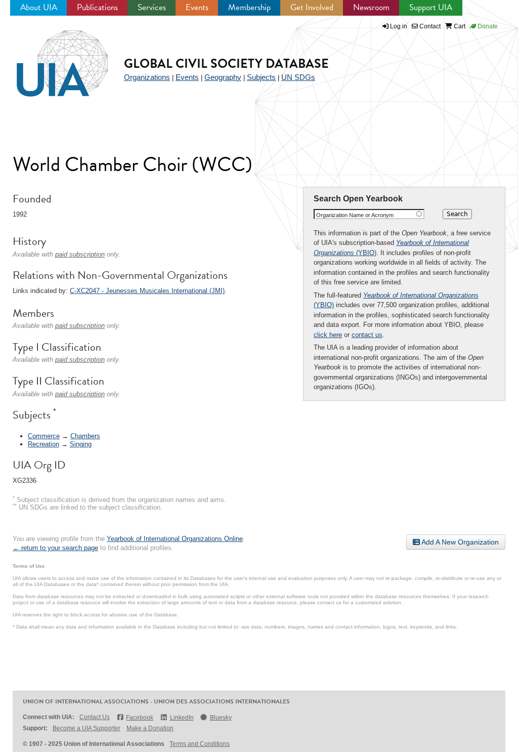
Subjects (261, 77)
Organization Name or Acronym (355, 215)
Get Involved (311, 7)
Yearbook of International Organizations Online (175, 538)
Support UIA (430, 7)
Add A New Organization (459, 542)
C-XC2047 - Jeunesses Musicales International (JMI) (147, 291)
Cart (458, 26)
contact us (367, 335)
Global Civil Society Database (226, 63)
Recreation (43, 444)
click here (328, 335)
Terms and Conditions (199, 743)
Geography (222, 77)
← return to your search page (55, 548)
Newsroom (371, 7)
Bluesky (221, 717)
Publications (97, 7)
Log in (398, 26)
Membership (249, 7)
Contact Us (94, 717)
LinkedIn (181, 717)
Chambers (85, 436)
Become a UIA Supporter (86, 728)
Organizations (147, 77)
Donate (487, 26)
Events (197, 7)
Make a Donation (150, 728)
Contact (429, 26)
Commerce (44, 436)
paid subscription (80, 254)
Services (152, 7)
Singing (81, 444)
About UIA (38, 7)
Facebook (139, 717)
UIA (51, 58)
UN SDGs (298, 77)
